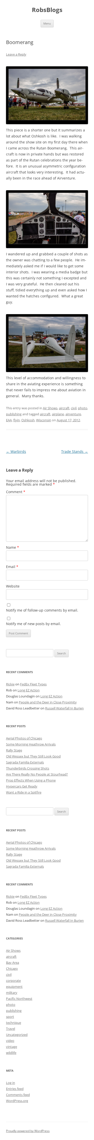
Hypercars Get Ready (21, 786)
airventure (73, 414)
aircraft (64, 408)
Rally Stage (14, 750)
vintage (11, 1046)
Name (12, 547)
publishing (14, 414)
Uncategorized (17, 1034)
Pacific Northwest (19, 998)
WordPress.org (17, 1100)
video (10, 1040)
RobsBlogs (47, 10)
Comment (15, 491)
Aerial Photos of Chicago (24, 738)
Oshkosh (28, 420)
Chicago (12, 968)
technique (13, 1022)
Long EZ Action (29, 690)
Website (13, 586)
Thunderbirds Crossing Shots (27, 768)
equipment (14, 986)
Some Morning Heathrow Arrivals (31, 744)
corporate (13, 980)
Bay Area (12, 962)
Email (12, 566)
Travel (10, 1028)
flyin (16, 420)
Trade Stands (74, 451)
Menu (47, 23)
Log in (10, 1082)
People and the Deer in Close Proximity (48, 702)
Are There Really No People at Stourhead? (37, 774)
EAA (9, 420)
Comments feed (18, 1094)
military (11, 992)
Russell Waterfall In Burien (64, 708)
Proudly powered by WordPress (28, 1131)
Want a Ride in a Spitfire (23, 792)
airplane (58, 414)
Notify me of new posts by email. (33, 623)
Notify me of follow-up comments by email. (42, 610)
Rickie (10, 684)
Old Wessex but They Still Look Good (33, 756)
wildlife (11, 1052)
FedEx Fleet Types (33, 684)
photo (82, 408)
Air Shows (50, 408)
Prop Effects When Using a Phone (31, 780)
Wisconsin (43, 420)
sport (10, 1016)
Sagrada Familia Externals (25, 762)
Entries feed (15, 1088)
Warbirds (16, 451)
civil (73, 408)
